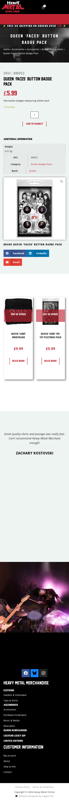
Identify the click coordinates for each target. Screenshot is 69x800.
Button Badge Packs (52, 49)
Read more (18, 361)
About (7, 761)
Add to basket (34, 124)
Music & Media (12, 720)
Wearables (9, 725)
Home (6, 49)
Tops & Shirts (11, 700)
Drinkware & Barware (15, 715)
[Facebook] (26, 673)
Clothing (9, 690)
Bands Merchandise (15, 730)
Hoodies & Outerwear (15, 695)
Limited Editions (13, 741)
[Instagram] (43, 673)
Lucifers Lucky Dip (15, 736)
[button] (15, 253)
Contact (8, 772)
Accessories (18, 49)
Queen (32, 170)
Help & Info (10, 766)
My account (10, 755)
